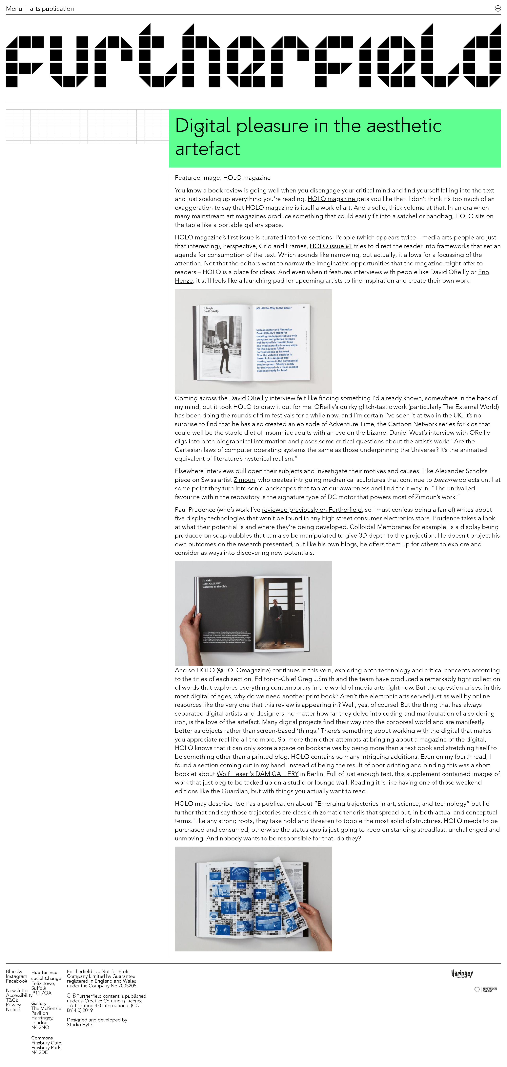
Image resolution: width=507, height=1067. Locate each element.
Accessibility (19, 995)
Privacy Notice (13, 1007)
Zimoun (244, 479)
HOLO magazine (332, 199)
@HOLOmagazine (243, 670)
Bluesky (14, 971)
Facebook (16, 981)
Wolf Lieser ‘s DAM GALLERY (257, 774)
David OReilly (248, 398)
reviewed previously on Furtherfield (312, 509)
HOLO (205, 670)
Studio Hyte (79, 1025)
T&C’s (12, 1000)
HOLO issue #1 (331, 246)
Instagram (16, 976)
